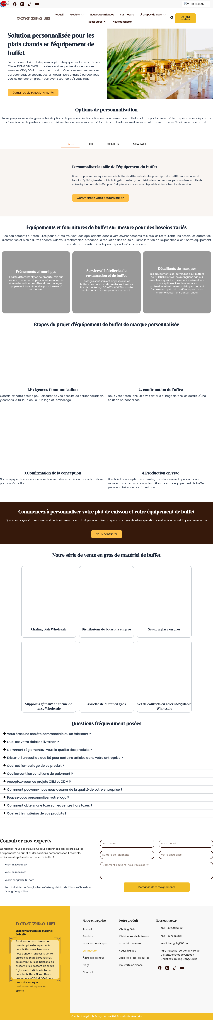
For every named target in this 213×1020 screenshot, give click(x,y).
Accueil (59, 14)
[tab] (70, 140)
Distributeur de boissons (134, 936)
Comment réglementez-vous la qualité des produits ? (49, 750)
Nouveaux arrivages (102, 14)
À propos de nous (93, 958)
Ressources (95, 22)
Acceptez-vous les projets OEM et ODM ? (39, 781)
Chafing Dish (127, 929)
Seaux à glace (127, 950)
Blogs (86, 965)
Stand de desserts (130, 943)
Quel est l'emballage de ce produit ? (35, 765)
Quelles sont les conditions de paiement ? (40, 773)
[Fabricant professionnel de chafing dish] (4, 4)
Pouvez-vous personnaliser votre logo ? (38, 797)
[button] (106, 734)
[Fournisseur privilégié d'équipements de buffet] (33, 18)
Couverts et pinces (131, 965)
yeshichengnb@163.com (19, 880)
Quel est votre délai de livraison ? (33, 742)
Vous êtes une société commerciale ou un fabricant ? (49, 734)
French (199, 4)
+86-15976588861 (15, 872)
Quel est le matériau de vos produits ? (37, 813)
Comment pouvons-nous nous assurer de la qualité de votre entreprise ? (64, 789)
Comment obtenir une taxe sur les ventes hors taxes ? (49, 805)
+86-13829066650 (16, 864)
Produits (75, 14)
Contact (88, 972)
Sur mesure (127, 14)
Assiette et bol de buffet (134, 958)
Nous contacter (122, 22)
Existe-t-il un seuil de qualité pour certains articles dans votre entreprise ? (65, 758)
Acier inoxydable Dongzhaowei (92, 1016)
